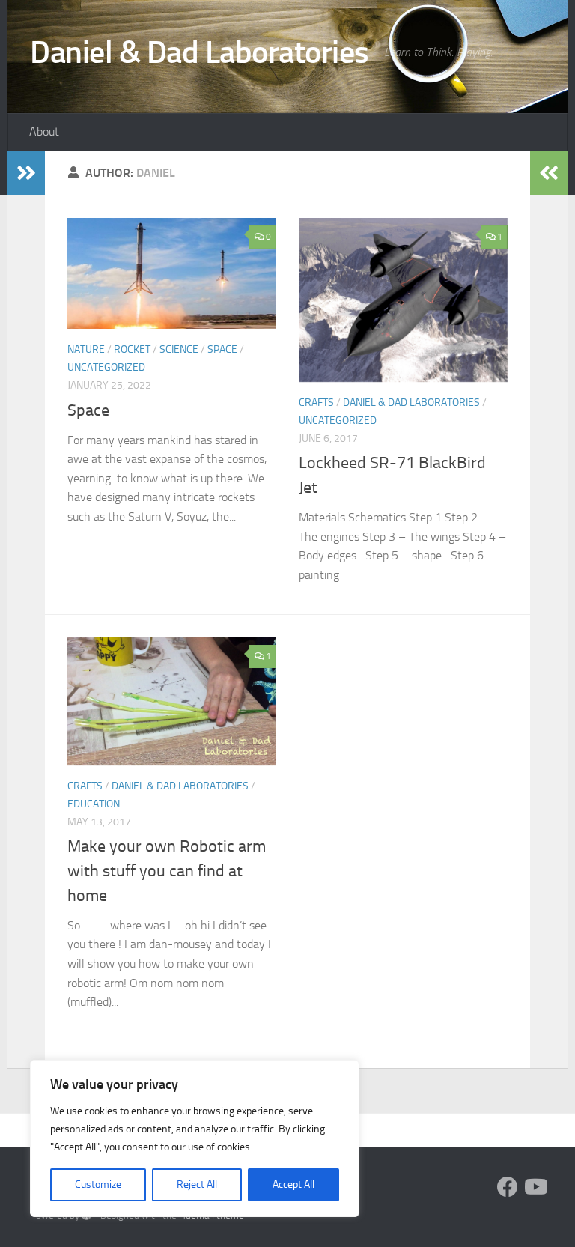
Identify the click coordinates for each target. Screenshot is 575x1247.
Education (93, 804)
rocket (132, 349)
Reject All (197, 1184)
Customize (98, 1184)
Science (178, 349)
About (44, 131)
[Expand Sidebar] (26, 173)
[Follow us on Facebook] (507, 1187)
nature (86, 349)
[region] (194, 1138)
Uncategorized (106, 367)
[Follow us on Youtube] (534, 1187)
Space (222, 349)
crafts (316, 402)
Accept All (293, 1184)
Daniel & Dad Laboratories (199, 52)
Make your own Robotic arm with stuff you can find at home (166, 871)
